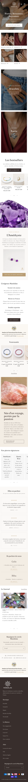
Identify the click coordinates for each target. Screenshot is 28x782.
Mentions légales (7, 755)
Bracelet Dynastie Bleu (7, 362)
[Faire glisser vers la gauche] (10, 195)
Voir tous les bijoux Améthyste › (14, 274)
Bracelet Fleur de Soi (19, 362)
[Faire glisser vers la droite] (17, 195)
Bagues (16, 63)
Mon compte (6, 758)
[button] (2, 4)
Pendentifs (17, 47)
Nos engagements (7, 726)
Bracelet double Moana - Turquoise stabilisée (7, 187)
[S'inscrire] (23, 648)
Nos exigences (14, 320)
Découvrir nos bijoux (14, 25)
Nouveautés (5, 716)
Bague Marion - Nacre (19, 187)
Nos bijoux (5, 729)
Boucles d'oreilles (6, 47)
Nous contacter (6, 739)
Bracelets (3, 63)
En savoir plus (20, 336)
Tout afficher (14, 373)
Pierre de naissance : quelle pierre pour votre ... (14, 610)
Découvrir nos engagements (10, 441)
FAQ (4, 751)
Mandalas (7, 779)
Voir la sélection (14, 170)
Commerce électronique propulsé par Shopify (17, 779)
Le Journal (5, 732)
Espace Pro (5, 736)
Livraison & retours (7, 748)
